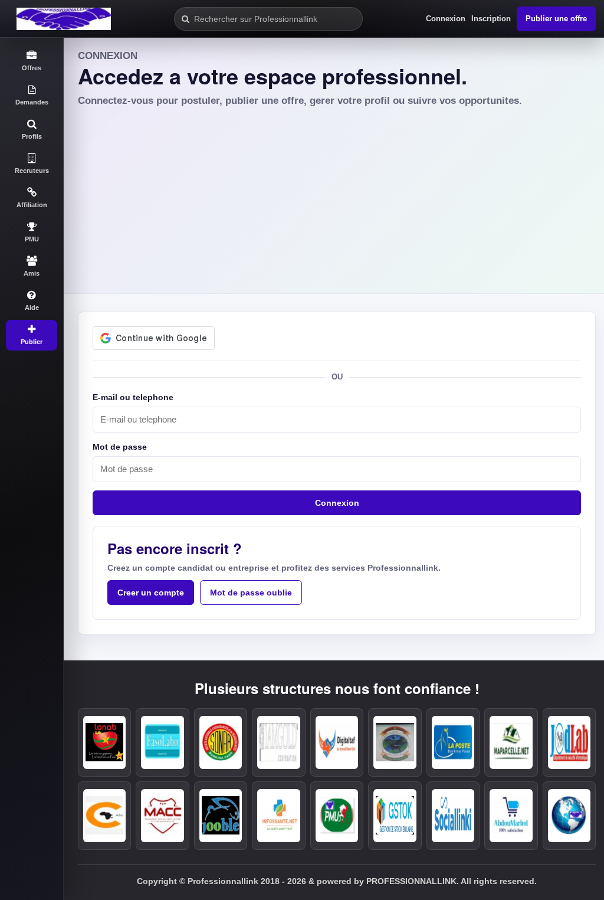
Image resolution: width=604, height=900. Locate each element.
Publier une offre (556, 18)
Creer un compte (150, 592)
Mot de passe (120, 446)
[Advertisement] (334, 196)
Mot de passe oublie (251, 592)
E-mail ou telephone (133, 397)
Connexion (445, 18)
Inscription (491, 18)
